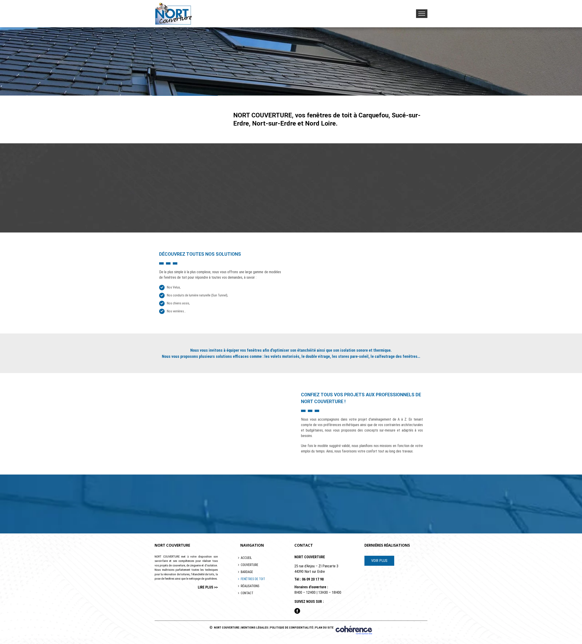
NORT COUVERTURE (226, 627)
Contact (247, 593)
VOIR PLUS (379, 560)
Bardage (247, 572)
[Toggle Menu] (421, 13)
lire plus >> (208, 587)
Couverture (249, 565)
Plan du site (324, 627)
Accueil (246, 558)
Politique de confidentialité (291, 627)
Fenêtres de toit (253, 579)
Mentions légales (254, 627)
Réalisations (250, 586)
